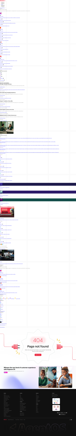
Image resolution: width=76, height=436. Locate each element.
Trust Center (37, 412)
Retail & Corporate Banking (3, 89)
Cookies (24, 419)
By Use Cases (5, 135)
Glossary (37, 402)
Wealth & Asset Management (21, 89)
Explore (1, 12)
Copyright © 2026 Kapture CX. (11, 419)
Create (1, 275)
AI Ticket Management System (23, 406)
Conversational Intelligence (6, 409)
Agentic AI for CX (5, 400)
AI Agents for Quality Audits (6, 408)
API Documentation (38, 401)
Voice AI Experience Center (6, 399)
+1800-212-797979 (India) (55, 395)
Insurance (12, 89)
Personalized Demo (2, 327)
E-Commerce (1, 98)
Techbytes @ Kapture (38, 400)
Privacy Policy (21, 419)
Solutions (2, 3)
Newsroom (37, 399)
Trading (9, 89)
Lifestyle (10, 98)
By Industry (1, 135)
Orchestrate (3, 275)
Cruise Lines (3, 106)
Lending (7, 89)
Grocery (8, 98)
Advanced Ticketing (6, 402)
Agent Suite (5, 401)
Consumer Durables (22, 400)
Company (2, 6)
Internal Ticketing (21, 405)
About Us (37, 405)
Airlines (1, 106)
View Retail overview (2, 95)
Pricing (2, 4)
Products (2, 2)
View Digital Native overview (3, 112)
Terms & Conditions (17, 419)
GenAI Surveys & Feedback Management (8, 410)
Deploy (6, 275)
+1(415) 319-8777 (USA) (55, 394)
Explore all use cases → (3, 142)
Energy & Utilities (21, 399)
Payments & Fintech (15, 89)
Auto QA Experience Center (6, 411)
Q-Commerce (5, 98)
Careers (37, 406)
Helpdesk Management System (23, 403)
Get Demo (6, 372)
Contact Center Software (22, 404)
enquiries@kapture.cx (55, 396)
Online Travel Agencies (7, 106)
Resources (2, 5)
